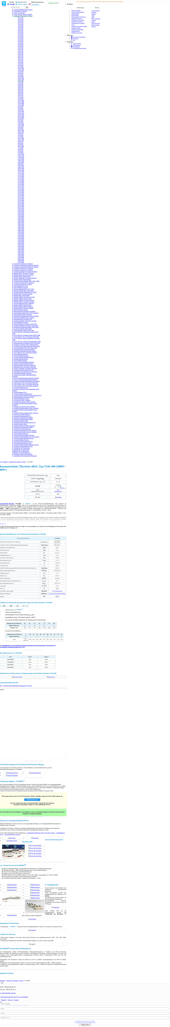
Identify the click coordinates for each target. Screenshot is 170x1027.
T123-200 (20, 21)
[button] (51, 3)
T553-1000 (21, 138)
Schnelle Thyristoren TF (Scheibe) (23, 268)
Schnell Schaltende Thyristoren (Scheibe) (25, 271)
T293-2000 (21, 241)
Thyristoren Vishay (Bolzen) (22, 414)
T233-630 (20, 48)
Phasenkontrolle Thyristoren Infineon (24, 349)
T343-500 (20, 82)
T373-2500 (21, 202)
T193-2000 (21, 232)
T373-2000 (21, 200)
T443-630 (20, 92)
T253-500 (20, 106)
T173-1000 (21, 171)
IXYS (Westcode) (95, 18)
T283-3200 (21, 224)
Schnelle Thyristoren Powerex (22, 429)
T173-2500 (21, 178)
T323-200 (20, 30)
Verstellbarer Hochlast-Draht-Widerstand (25, 456)
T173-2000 (21, 176)
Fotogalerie (75, 38)
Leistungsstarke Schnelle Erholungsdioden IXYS (27, 395)
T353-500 (20, 119)
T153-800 (20, 98)
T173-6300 (21, 184)
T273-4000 (21, 194)
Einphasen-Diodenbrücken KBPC (23, 417)
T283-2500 (21, 222)
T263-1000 (21, 165)
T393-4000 (21, 256)
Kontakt (16, 1000)
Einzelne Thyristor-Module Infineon (24, 362)
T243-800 (20, 76)
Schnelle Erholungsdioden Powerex (24, 435)
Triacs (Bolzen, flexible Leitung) (23, 14)
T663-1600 (21, 170)
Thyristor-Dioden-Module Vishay (23, 446)
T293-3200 (21, 244)
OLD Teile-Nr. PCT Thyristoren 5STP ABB (26, 337)
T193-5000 (21, 240)
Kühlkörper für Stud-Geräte (21, 449)
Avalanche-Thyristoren (77, 21)
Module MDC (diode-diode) (22, 295)
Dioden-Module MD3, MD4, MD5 (24, 290)
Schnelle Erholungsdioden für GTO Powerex (26, 437)
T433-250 (20, 55)
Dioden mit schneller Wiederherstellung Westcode (24, 375)
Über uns (70, 35)
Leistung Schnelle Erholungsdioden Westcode (27, 381)
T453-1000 (21, 130)
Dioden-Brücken (75, 31)
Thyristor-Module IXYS (21, 387)
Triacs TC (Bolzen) (19, 13)
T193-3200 (21, 235)
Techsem (93, 20)
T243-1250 (21, 79)
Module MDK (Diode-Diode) (22, 276)
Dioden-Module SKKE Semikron (23, 306)
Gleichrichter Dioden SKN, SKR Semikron (26, 313)
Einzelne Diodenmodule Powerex (23, 441)
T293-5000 (21, 248)
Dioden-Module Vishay (20, 424)
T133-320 (20, 35)
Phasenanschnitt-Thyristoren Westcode (25, 365)
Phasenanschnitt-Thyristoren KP (23, 319)
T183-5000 (21, 217)
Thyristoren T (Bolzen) (20, 11)
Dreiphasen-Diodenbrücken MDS (23, 427)
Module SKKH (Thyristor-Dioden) (24, 308)
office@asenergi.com (37, 2)
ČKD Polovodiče (95, 23)
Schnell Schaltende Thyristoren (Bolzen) (25, 278)
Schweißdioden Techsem (21, 322)
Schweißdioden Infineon (21, 354)
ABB (92, 17)
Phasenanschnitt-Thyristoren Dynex (24, 397)
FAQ (74, 40)
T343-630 (20, 84)
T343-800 (20, 86)
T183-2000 (21, 211)
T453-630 (20, 127)
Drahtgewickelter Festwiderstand (23, 454)
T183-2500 (21, 213)
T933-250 (20, 59)
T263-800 (20, 163)
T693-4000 (21, 262)
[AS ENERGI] (4, 6)
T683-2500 (21, 230)
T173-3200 (21, 179)
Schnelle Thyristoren (76, 18)
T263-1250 (21, 167)
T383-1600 (21, 225)
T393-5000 (21, 257)
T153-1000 (21, 100)
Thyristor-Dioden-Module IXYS (23, 394)
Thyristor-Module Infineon (21, 356)
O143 (50, 593)
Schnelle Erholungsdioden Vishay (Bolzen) (26, 413)
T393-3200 (21, 252)
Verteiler (12, 4)
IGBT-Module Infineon (20, 360)
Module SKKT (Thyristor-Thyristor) (24, 302)
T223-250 (20, 28)
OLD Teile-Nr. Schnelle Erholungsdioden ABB (27, 341)
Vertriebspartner (77, 45)
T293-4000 (21, 246)
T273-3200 (21, 192)
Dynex (93, 22)
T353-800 (20, 122)
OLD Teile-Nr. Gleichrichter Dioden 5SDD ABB (25, 332)
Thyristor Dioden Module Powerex (24, 438)
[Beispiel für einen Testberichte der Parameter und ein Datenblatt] (32, 919)
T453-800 (20, 128)
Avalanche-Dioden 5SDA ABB (23, 329)
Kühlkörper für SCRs (76, 32)
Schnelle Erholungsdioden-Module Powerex (26, 444)
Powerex (93, 26)
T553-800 (20, 136)
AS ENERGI (35, 5)
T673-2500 (21, 208)
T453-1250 (21, 132)
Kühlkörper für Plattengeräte (22, 448)
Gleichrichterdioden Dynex (21, 398)
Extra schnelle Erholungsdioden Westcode (26, 379)
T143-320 (20, 60)
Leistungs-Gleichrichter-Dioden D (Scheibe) (26, 265)
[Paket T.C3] (51, 677)
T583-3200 (21, 229)
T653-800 (20, 144)
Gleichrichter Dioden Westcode (23, 373)
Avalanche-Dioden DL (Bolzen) (23, 284)
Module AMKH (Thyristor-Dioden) (24, 300)
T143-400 (20, 62)
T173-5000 (21, 182)
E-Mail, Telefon (77, 43)
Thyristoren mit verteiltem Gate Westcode (25, 371)
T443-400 (20, 89)
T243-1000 (21, 78)
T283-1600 (21, 219)
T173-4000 (21, 181)
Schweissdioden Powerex (21, 433)
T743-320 (20, 95)
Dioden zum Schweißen (77, 29)
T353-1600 (21, 125)
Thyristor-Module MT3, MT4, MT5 (24, 289)
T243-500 (20, 73)
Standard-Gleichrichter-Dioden (79, 26)
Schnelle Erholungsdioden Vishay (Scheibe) (26, 408)
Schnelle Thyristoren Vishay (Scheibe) (25, 402)
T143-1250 (21, 70)
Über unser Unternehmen (79, 37)
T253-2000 (21, 117)
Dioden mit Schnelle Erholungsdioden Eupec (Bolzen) (25, 389)
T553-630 (20, 135)
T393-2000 (21, 249)
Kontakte (70, 42)
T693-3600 (21, 260)
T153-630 (20, 97)
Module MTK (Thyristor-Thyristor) (24, 273)
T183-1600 (21, 209)
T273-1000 (21, 186)
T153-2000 (21, 103)
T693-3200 (21, 259)
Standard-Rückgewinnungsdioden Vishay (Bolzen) (24, 410)
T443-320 (20, 87)
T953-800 (20, 151)
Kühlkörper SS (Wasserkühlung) (21, 452)
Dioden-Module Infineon (21, 359)
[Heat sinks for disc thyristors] (11, 838)
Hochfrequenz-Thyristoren (78, 23)
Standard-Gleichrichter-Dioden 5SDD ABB (26, 327)
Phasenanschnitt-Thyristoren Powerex (24, 425)
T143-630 (20, 65)
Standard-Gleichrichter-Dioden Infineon (25, 351)
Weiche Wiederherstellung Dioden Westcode (26, 378)
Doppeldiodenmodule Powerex (22, 443)
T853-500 (20, 149)
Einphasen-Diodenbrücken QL (22, 416)
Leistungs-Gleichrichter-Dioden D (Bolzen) (26, 267)
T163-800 (20, 152)
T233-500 (20, 46)
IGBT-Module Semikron (21, 310)
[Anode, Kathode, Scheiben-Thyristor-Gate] (17, 677)
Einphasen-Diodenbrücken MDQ (23, 419)
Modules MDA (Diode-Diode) (22, 279)
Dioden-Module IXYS (20, 392)
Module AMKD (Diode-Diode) (23, 298)
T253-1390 (21, 114)
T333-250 (20, 49)
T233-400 (20, 44)
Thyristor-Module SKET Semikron (24, 303)
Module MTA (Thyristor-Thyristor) (24, 275)
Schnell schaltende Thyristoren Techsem (25, 321)
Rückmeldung (76, 46)
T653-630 (20, 143)
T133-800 (20, 41)
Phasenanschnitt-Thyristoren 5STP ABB (25, 324)
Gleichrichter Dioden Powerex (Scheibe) (25, 432)
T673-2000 (21, 206)
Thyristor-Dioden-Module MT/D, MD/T (25, 292)
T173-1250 (21, 173)
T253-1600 (21, 116)
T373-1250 (21, 197)
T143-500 (20, 63)
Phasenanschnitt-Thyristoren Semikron (25, 311)
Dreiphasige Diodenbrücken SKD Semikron (26, 316)
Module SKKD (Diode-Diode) (22, 305)
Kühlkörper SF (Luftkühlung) (20, 451)
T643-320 (20, 94)
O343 (56, 593)
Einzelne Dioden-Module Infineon (23, 364)
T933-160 (20, 57)
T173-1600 (21, 175)
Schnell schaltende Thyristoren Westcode (25, 368)
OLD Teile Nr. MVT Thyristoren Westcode (26, 384)
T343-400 (20, 81)
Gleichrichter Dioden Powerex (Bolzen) (25, 430)
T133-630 (20, 40)
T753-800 (20, 148)
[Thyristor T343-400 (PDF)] (57, 596)
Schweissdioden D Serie (21, 286)
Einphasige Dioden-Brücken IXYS (24, 370)
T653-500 (20, 141)
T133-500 (20, 38)
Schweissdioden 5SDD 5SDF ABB (24, 330)
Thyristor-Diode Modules (77, 12)
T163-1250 (21, 155)
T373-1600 (21, 198)
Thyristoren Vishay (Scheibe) (22, 400)
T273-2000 (21, 190)
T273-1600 (21, 189)
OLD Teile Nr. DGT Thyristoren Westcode (26, 386)
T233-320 (20, 43)
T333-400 (20, 52)
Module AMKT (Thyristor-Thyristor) (24, 297)
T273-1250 (21, 187)
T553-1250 (21, 140)
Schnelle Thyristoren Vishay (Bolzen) (24, 406)
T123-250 (20, 22)
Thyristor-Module (75, 10)
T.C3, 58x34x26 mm (57, 591)
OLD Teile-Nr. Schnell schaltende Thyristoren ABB (26, 339)
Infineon (93, 14)
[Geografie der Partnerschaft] (32, 930)
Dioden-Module (75, 13)
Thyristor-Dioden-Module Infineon (24, 357)
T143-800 (20, 67)
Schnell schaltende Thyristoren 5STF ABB (26, 325)
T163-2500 (21, 160)
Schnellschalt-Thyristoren (77, 20)
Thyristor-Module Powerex (21, 440)
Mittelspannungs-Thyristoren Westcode (25, 367)
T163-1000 (21, 154)
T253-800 (20, 109)
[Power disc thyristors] (13, 860)
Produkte (3, 1000)
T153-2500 (21, 105)
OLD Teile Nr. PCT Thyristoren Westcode (26, 383)
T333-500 (20, 54)
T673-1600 (21, 205)
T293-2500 (21, 243)
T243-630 (20, 75)
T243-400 (20, 71)
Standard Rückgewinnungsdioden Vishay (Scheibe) (24, 404)
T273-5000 (21, 195)
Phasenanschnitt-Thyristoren (78, 17)
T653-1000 (21, 146)
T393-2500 (21, 251)
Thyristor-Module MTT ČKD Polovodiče (25, 348)
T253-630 (20, 108)
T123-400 (20, 25)
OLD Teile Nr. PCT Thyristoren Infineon (25, 352)
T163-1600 (21, 157)
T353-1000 (21, 124)
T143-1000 (21, 68)
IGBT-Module (75, 15)
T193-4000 (21, 238)
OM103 (59, 593)
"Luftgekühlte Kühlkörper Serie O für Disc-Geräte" (40, 833)
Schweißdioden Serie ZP (21, 287)
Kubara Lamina (95, 25)
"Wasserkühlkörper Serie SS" (12, 834)
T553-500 (20, 133)
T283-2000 (21, 221)
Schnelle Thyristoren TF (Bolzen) (23, 270)
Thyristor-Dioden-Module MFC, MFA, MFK (26, 281)
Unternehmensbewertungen (79, 48)
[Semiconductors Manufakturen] (12, 884)
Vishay (93, 15)
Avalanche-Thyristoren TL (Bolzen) (24, 283)
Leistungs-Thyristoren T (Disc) (23, 16)
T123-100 (20, 17)
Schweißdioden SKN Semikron (23, 314)
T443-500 (20, 90)
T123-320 (20, 24)
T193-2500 (21, 233)
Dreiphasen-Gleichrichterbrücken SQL (25, 422)
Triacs (73, 24)
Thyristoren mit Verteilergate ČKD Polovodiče (27, 346)
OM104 (63, 593)
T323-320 (20, 32)
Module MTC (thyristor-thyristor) (23, 294)
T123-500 (20, 27)
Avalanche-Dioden (76, 28)
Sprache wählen (22, 4)
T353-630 (20, 121)
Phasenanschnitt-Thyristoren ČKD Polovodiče (27, 343)
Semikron (93, 12)
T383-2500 (21, 227)
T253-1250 (21, 113)
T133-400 (20, 36)
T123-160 (20, 19)
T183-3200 (21, 214)
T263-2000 (21, 168)
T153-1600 (21, 102)
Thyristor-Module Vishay (21, 421)
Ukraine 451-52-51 (18, 2)
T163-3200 (21, 162)
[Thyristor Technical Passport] (12, 773)
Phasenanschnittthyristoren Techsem (24, 317)
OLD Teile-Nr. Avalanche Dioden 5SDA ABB (27, 335)
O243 (53, 593)
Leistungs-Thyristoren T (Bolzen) (23, 263)
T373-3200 (21, 203)
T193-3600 (21, 236)
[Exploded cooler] (11, 840)
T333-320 (20, 51)
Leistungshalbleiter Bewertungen (23, 9)
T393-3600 (21, 254)
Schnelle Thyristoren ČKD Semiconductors (26, 344)
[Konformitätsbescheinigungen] (55, 907)
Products (70, 4)
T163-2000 (21, 159)
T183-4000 (21, 216)
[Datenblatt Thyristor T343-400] (58, 497)
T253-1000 (21, 111)
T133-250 (20, 33)
